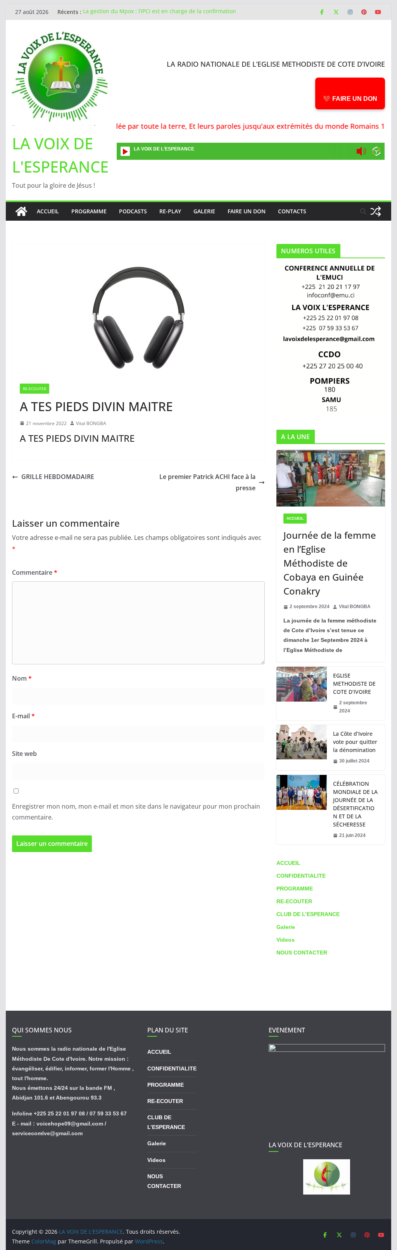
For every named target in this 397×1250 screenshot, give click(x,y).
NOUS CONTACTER (301, 952)
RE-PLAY (170, 211)
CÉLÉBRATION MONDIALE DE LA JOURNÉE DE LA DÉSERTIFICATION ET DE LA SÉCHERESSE (355, 804)
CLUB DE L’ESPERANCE (308, 914)
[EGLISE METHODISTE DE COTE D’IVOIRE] (301, 693)
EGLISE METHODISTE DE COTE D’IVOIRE (354, 683)
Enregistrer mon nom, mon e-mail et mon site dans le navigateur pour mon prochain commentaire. (136, 812)
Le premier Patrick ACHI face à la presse (207, 482)
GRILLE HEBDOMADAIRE (57, 476)
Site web (24, 753)
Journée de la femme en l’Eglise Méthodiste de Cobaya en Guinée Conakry (329, 563)
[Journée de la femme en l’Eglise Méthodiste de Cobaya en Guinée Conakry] (330, 478)
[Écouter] (125, 151)
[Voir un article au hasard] (375, 211)
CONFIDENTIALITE (301, 876)
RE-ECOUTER (34, 388)
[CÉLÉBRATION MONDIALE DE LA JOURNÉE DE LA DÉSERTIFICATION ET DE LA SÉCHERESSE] (301, 810)
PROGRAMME (89, 211)
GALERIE (204, 211)
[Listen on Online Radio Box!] (377, 152)
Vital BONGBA (91, 423)
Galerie (285, 927)
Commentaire (34, 572)
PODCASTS (133, 211)
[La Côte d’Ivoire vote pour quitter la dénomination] (301, 747)
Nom (22, 678)
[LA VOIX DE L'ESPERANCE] (21, 211)
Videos (285, 940)
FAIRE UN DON (247, 211)
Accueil (48, 211)
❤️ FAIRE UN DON (350, 98)
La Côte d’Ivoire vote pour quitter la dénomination (355, 742)
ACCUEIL (295, 518)
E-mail (23, 716)
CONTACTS (292, 211)
